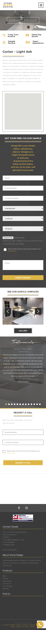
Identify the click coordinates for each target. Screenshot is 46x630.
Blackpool (12, 624)
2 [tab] (9, 404)
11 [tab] (34, 404)
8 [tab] (26, 404)
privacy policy (12, 251)
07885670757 (9, 545)
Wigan (13, 626)
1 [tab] (6, 404)
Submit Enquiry (23, 278)
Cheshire (18, 624)
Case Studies (7, 581)
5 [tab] (17, 404)
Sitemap (6, 589)
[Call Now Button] (39, 624)
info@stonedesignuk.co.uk (14, 540)
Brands (5, 578)
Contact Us (7, 583)
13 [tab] (40, 404)
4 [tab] (14, 404)
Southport (25, 624)
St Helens (32, 626)
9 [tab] (28, 404)
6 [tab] (20, 404)
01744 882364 (9, 542)
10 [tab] (31, 404)
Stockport (18, 626)
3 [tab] (12, 404)
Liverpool (6, 624)
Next (38, 311)
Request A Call (23, 463)
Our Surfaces (7, 586)
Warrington (25, 626)
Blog (4, 576)
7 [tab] (23, 404)
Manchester (32, 624)
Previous (8, 311)
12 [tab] (37, 404)
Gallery (23, 331)
